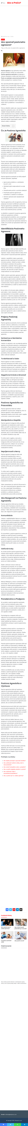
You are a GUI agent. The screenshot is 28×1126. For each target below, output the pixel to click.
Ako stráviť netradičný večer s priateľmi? (15, 767)
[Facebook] (7, 909)
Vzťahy (11, 36)
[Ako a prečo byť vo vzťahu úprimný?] (7, 922)
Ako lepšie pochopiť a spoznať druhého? (15, 760)
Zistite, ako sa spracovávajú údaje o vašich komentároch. (14, 983)
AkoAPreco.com (5, 36)
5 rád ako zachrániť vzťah (6, 941)
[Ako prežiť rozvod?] (21, 935)
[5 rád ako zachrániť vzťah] (7, 935)
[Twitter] (10, 909)
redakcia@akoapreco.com (11, 1114)
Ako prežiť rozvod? (19, 941)
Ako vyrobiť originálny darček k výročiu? (15, 769)
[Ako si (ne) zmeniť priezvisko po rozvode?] (21, 922)
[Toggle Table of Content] (12, 126)
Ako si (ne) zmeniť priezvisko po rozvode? (21, 928)
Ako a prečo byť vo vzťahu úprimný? (13, 775)
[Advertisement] (14, 21)
